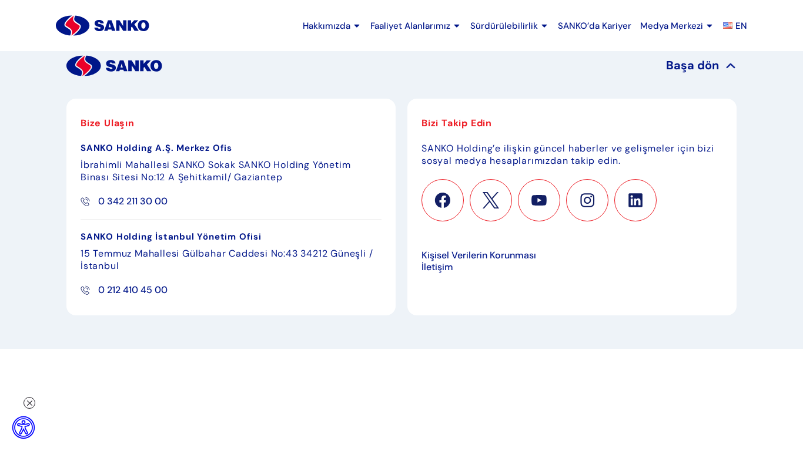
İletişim (437, 267)
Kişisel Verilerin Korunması (478, 255)
